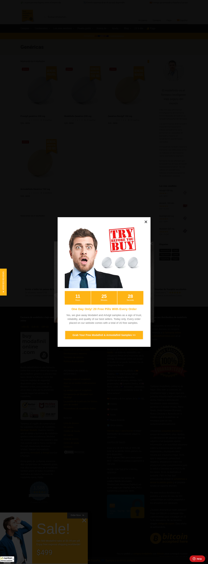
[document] (104, 282)
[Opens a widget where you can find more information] (197, 559)
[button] (7, 560)
